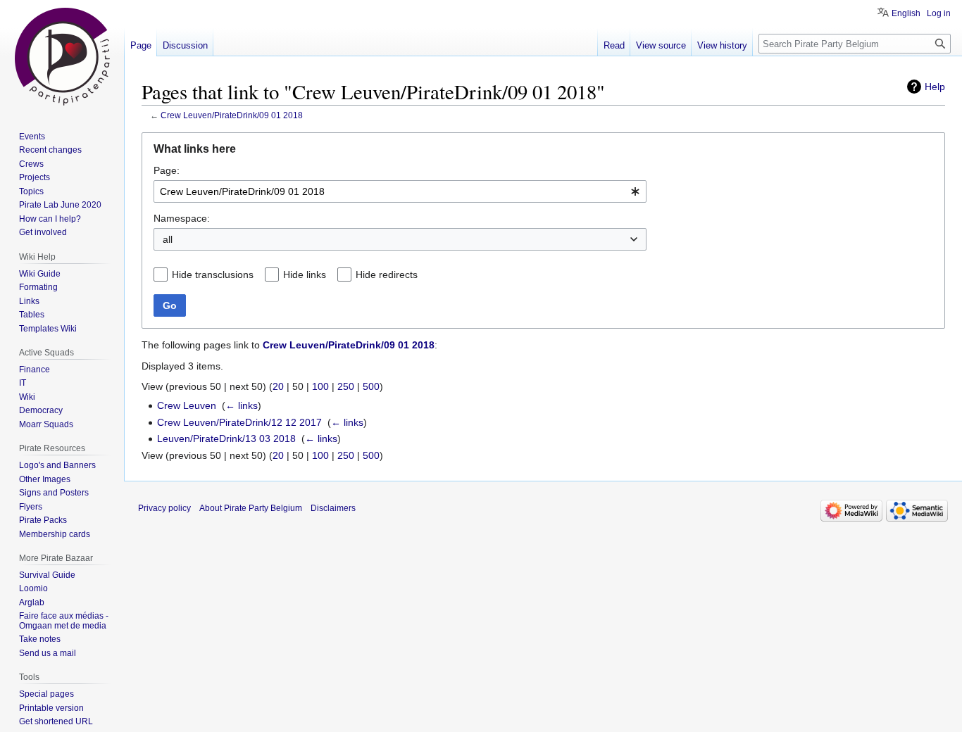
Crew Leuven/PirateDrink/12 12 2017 (239, 422)
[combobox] (400, 191)
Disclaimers (333, 508)
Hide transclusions (213, 274)
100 (320, 386)
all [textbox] (168, 239)
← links (241, 405)
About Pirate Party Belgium (250, 508)
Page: (167, 170)
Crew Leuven (186, 405)
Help (935, 86)
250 (345, 386)
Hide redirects (387, 274)
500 (371, 386)
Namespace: (182, 218)
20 (278, 386)
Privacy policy (164, 508)
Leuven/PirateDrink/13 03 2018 (226, 438)
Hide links (304, 274)
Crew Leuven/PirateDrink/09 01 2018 (232, 115)
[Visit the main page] (62, 56)
